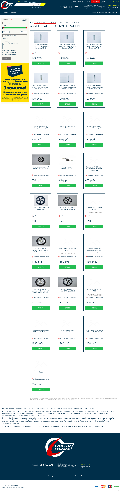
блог (109, 12)
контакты (115, 12)
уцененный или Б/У (11, 54)
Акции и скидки (87, 476)
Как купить (103, 12)
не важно (8, 48)
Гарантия (95, 12)
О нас (77, 476)
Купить (40, 63)
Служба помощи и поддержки (12, 487)
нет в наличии (9, 45)
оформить (96, 1)
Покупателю (69, 476)
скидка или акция (10, 52)
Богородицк (33, 2)
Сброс (6, 58)
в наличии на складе (11, 43)
